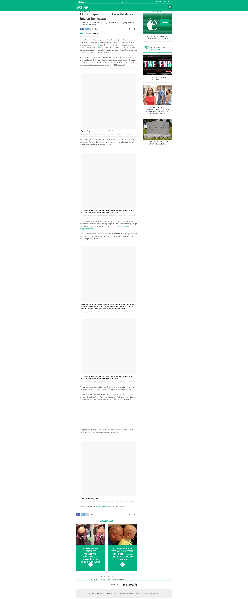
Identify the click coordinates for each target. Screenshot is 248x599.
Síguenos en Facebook (122, 2)
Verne (82, 8)
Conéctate (159, 1)
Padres (103, 579)
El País (82, 2)
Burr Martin (95, 45)
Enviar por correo (134, 29)
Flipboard (104, 506)
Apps (97, 579)
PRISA (157, 593)
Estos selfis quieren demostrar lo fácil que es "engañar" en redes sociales (90, 555)
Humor (109, 579)
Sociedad (122, 579)
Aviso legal (113, 593)
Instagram (98, 506)
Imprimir (129, 29)
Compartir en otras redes (91, 29)
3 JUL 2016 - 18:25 (91, 33)
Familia (115, 579)
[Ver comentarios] (96, 29)
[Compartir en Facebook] (82, 29)
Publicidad (107, 593)
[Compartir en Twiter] (87, 29)
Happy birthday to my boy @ (90, 498)
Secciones (170, 7)
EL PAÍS (130, 584)
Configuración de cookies (145, 593)
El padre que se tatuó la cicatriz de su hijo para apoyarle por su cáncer (123, 554)
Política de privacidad (122, 593)
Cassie (97, 47)
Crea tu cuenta (167, 1)
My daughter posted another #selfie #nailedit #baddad (97, 131)
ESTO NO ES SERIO (85, 11)
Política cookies (133, 593)
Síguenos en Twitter (126, 2)
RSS (153, 593)
